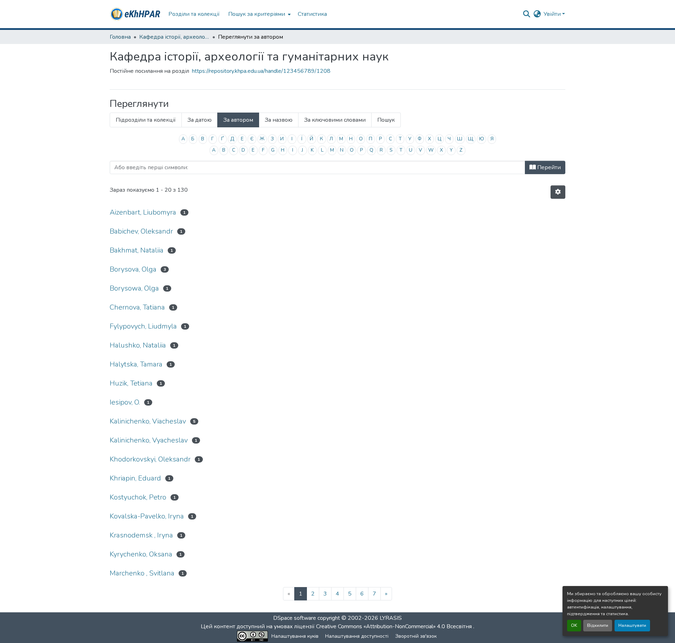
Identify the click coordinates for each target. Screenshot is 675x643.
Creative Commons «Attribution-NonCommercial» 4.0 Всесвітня (394, 626)
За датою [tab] (199, 120)
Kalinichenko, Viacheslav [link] (148, 421)
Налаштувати (632, 625)
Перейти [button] (548, 167)
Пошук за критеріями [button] (256, 14)
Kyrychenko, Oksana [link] (141, 554)
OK (574, 625)
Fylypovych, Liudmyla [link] (143, 326)
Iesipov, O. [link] (125, 402)
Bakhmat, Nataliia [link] (136, 250)
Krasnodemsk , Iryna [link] (141, 535)
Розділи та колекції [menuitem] (194, 14)
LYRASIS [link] (391, 618)
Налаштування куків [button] (295, 636)
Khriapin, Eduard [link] (135, 478)
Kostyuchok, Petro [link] (138, 497)
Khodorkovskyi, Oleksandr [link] (150, 459)
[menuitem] (259, 14)
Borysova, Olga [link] (133, 269)
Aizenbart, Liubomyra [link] (143, 212)
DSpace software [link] (294, 618)
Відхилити (597, 625)
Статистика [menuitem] (312, 14)
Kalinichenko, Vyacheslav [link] (149, 440)
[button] (135, 14)
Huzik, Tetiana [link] (131, 383)
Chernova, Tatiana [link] (137, 307)
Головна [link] (120, 37)
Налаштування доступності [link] (356, 636)
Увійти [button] (553, 14)
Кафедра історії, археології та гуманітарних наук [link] (174, 37)
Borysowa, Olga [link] (134, 288)
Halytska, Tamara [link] (136, 364)
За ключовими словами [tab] (335, 120)
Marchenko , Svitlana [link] (142, 573)
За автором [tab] (238, 120)
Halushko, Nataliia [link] (138, 345)
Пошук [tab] (386, 120)
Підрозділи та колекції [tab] (146, 120)
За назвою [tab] (278, 120)
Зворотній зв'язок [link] (416, 636)
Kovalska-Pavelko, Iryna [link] (147, 516)
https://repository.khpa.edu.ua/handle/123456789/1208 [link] (261, 71)
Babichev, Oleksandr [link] (141, 231)
